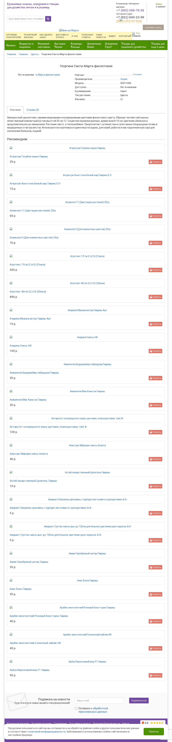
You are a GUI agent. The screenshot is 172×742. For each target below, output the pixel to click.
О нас (75, 36)
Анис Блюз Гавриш (20, 588)
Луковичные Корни (94, 45)
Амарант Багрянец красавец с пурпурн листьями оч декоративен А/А (50, 507)
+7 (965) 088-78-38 (130, 10)
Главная (11, 54)
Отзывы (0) (33, 109)
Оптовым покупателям (13, 36)
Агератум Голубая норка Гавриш (29, 156)
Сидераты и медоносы (26, 45)
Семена (10, 45)
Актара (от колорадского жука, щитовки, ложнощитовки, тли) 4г (48, 426)
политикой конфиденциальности (47, 731)
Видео (112, 36)
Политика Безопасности (106, 723)
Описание (15, 109)
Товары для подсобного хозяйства (133, 45)
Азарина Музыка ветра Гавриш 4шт (30, 318)
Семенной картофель (44, 45)
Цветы (34, 54)
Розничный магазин (30, 36)
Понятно (154, 731)
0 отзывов (137, 74)
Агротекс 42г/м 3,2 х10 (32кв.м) (28, 291)
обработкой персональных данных (93, 710)
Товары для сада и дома (158, 45)
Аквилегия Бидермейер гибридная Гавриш (34, 372)
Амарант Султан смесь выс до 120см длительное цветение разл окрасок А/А (55, 534)
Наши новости (101, 36)
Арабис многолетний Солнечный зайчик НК (35, 642)
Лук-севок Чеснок (59, 45)
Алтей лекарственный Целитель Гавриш (33, 480)
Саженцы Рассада (76, 45)
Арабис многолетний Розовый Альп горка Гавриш (39, 615)
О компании (60, 723)
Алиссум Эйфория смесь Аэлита (29, 453)
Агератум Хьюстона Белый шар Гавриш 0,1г (35, 183)
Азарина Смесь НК (21, 345)
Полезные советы (87, 36)
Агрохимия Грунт (111, 45)
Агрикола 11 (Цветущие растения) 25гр (33, 210)
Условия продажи (41, 723)
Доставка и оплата (62, 36)
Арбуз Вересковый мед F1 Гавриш (30, 669)
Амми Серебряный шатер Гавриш (29, 561)
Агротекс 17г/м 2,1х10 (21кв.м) (27, 264)
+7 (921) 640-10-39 (130, 17)
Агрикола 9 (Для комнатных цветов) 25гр (34, 237)
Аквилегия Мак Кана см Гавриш (28, 399)
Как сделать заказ (46, 36)
